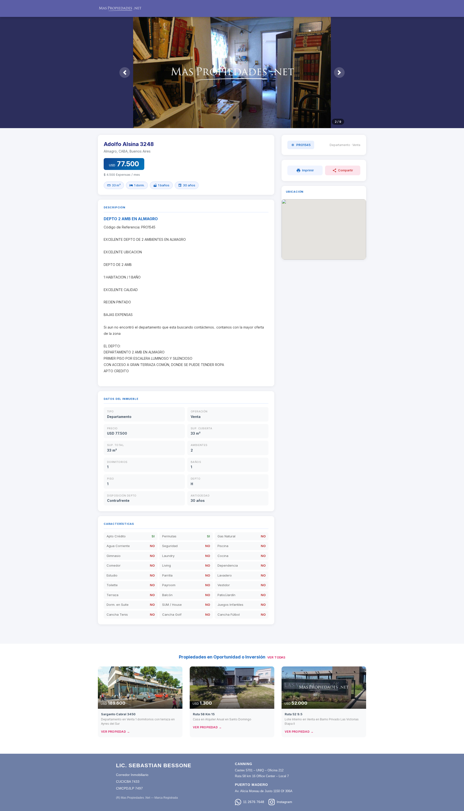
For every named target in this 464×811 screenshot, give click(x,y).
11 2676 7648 (253, 802)
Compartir (342, 170)
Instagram (284, 802)
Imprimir (305, 170)
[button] (124, 72)
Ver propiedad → (115, 731)
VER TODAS (276, 657)
